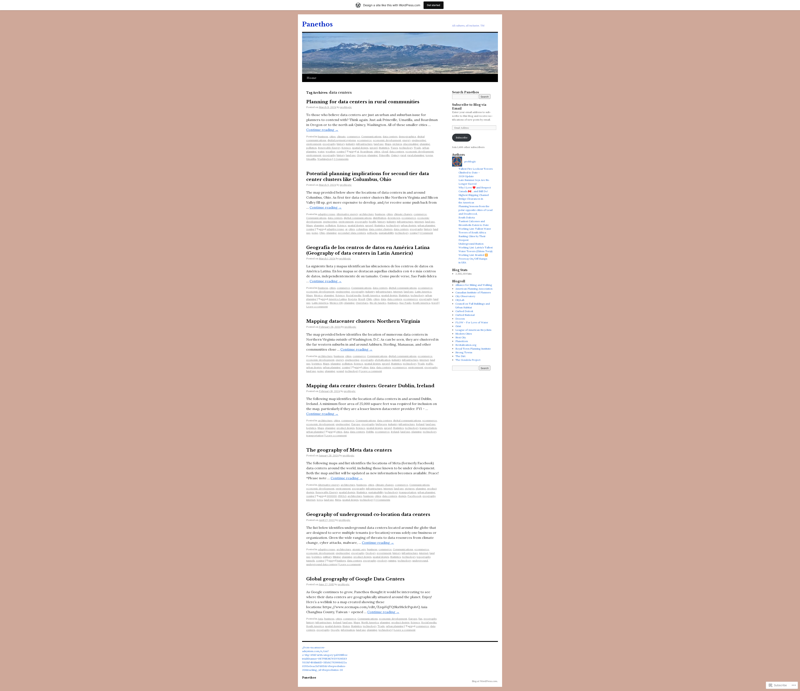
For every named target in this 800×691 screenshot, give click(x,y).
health (372, 221)
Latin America (423, 291)
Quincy (395, 155)
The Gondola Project (467, 359)
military (327, 556)
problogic (346, 107)
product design (346, 428)
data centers (390, 136)
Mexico (318, 295)
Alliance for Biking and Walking (473, 284)
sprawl (374, 147)
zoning (340, 151)
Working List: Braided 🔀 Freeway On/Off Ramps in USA (473, 258)
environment (313, 144)
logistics (317, 363)
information (348, 629)
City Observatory (465, 296)
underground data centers (321, 564)
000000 (332, 496)
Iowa (320, 499)
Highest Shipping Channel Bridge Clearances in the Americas (474, 198)
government (384, 553)
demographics (407, 136)
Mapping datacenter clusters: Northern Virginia (363, 321)
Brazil (361, 299)
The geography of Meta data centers (349, 450)
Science (346, 147)
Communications (371, 136)
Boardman (366, 151)
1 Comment (426, 232)
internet (419, 221)
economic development (387, 140)
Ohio (322, 232)
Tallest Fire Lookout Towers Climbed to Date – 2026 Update (476, 172)
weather (330, 151)
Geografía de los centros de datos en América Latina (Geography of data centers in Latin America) (368, 250)
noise (315, 232)
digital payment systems (342, 140)
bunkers (341, 560)
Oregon (361, 155)
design (402, 496)
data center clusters (380, 229)
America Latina (338, 299)
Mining (337, 556)
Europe (355, 424)
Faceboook (414, 496)
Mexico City (336, 302)
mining (392, 560)
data (383, 299)
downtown (394, 217)
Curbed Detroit (464, 311)
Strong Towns (463, 352)
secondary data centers (352, 232)
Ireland (420, 424)
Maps (388, 144)
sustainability (386, 232)
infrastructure (364, 144)
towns (429, 155)
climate (341, 136)
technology (405, 147)
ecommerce (364, 140)
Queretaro (362, 302)
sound (340, 371)
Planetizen (461, 341)
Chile (369, 299)
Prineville (384, 155)
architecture (366, 214)
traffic (429, 363)
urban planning (426, 225)
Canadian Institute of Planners (473, 292)
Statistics (384, 147)
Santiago (393, 302)
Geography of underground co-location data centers (368, 514)
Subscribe (462, 137)
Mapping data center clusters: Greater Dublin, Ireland (370, 385)
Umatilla (311, 159)
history (341, 144)
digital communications (358, 217)
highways (381, 424)
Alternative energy (347, 214)
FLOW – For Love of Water (471, 322)
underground (420, 560)
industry (350, 144)
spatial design (360, 147)
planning (425, 144)
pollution (311, 147)
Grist (458, 326)
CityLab (459, 299)
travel (434, 302)
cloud (384, 151)
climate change (403, 214)
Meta (338, 499)
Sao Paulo (405, 302)
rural (403, 155)
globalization (382, 359)
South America (371, 295)
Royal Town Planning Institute (473, 348)
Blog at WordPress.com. (485, 681)
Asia (320, 618)
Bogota (352, 299)
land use (379, 144)
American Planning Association (473, 288)
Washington (324, 159)
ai (358, 151)
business (323, 136)
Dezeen (460, 318)
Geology (370, 553)
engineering (419, 140)
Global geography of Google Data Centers (355, 579)
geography (328, 144)
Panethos (317, 24)
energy (406, 140)
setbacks (372, 232)
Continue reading (322, 130)
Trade (417, 147)
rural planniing (415, 155)
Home (311, 78)
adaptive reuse (326, 214)
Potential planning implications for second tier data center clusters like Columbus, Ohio (367, 176)
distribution (379, 217)
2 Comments (341, 159)
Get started (433, 5)
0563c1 (342, 496)
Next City (460, 337)
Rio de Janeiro (378, 302)
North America (370, 622)
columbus (362, 229)
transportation (428, 428)
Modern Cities (463, 333)
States (346, 626)
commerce (353, 136)
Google (335, 629)
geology (382, 560)
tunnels (310, 560)
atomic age (359, 549)
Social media (353, 295)
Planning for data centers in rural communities (362, 102)
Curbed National (465, 314)
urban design (408, 225)
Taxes (394, 147)
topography (423, 556)
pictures (397, 144)
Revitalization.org (465, 344)
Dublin (370, 431)
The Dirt (460, 356)
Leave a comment (317, 306)
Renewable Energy (329, 147)
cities (332, 136)
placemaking (411, 144)
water (321, 151)
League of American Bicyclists (473, 329)
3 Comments (382, 499)
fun (420, 618)
